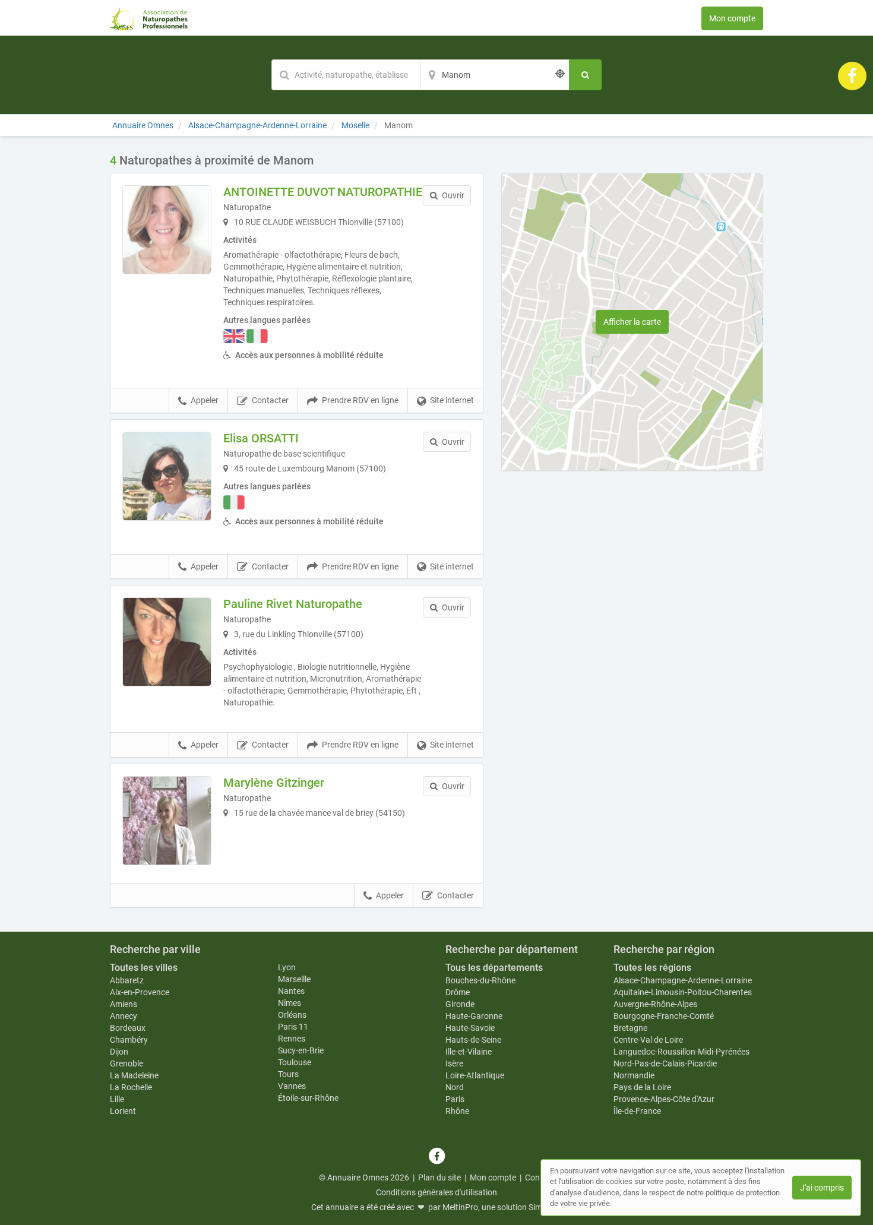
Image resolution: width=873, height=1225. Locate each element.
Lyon (287, 967)
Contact (540, 1177)
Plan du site (439, 1177)
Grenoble (126, 1063)
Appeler (205, 400)
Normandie (633, 1075)
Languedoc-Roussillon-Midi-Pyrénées (681, 1051)
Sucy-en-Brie (301, 1050)
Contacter (270, 400)
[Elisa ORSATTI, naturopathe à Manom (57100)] (167, 476)
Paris (454, 1099)
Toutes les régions (652, 967)
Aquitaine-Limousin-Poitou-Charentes (682, 992)
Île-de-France (637, 1111)
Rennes (291, 1038)
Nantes (291, 991)
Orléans (292, 1015)
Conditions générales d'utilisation (436, 1192)
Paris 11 (293, 1026)
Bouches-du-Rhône (480, 980)
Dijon (119, 1051)
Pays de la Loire (642, 1087)
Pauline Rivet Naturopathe (292, 604)
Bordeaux (128, 1028)
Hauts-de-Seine (473, 1039)
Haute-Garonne (473, 1016)
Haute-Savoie (470, 1028)
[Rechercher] (585, 74)
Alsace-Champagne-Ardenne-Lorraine (682, 980)
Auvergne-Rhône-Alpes (655, 1004)
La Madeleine (134, 1075)
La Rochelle (131, 1087)
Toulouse (294, 1062)
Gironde (460, 1004)
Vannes (292, 1086)
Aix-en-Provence (139, 992)
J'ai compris (822, 1187)
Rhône (457, 1111)
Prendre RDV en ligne (360, 400)
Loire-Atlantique (474, 1075)
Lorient (123, 1111)
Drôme (457, 992)
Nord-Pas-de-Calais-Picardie (665, 1063)
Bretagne (630, 1028)
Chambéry (129, 1039)
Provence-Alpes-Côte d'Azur (663, 1099)
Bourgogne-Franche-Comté (663, 1016)
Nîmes (289, 1003)
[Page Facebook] (852, 75)
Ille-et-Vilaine (468, 1051)
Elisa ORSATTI (261, 438)
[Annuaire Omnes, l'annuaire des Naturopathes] (149, 18)
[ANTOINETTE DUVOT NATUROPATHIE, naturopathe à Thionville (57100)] (167, 230)
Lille (117, 1099)
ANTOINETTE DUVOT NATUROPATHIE (322, 192)
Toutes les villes (144, 967)
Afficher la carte (632, 322)
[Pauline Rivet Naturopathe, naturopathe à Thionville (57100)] (167, 642)
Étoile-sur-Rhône (308, 1098)
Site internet (452, 400)
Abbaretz (127, 980)
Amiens (123, 1004)
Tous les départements (494, 967)
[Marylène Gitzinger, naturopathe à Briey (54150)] (167, 821)
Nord (454, 1087)
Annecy (123, 1016)
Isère (454, 1063)
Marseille (294, 979)
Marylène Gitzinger (273, 782)
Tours (288, 1074)
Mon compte (732, 18)
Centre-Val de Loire (648, 1039)
